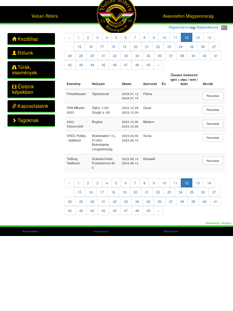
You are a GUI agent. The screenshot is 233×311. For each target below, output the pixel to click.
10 (164, 37)
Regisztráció (178, 27)
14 (209, 37)
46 (114, 64)
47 (126, 64)
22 (158, 46)
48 (137, 64)
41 (216, 55)
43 (81, 64)
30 (92, 55)
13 (198, 37)
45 (103, 64)
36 (159, 55)
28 (70, 55)
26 (203, 46)
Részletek (213, 96)
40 (204, 55)
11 (175, 37)
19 (124, 46)
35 (148, 55)
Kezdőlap (27, 38)
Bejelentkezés (207, 27)
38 (182, 55)
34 (137, 55)
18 (113, 46)
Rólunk (24, 52)
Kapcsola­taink (32, 105)
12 (186, 37)
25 (192, 46)
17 (102, 46)
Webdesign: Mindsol (218, 223)
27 (214, 46)
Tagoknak (27, 120)
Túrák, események (24, 69)
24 (180, 46)
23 (169, 46)
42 (70, 64)
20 (135, 46)
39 (193, 55)
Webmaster (171, 231)
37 (171, 55)
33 (126, 55)
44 (92, 64)
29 (81, 55)
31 (103, 55)
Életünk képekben (23, 89)
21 (147, 46)
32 (114, 55)
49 (148, 64)
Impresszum (101, 231)
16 (91, 46)
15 (79, 46)
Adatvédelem (30, 231)
